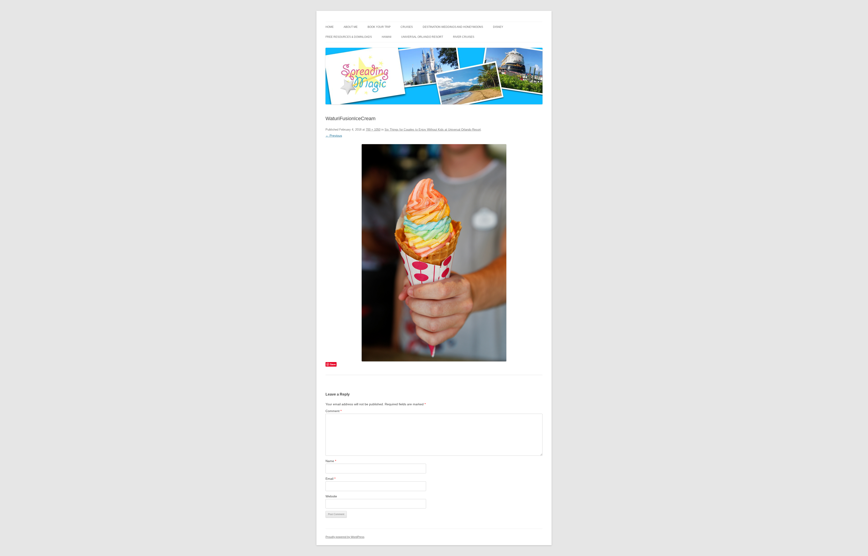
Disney (498, 27)
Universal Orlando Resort (422, 36)
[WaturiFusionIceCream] (434, 252)
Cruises (407, 27)
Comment (334, 411)
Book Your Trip (379, 27)
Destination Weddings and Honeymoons (453, 27)
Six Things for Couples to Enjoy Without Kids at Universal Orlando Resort (432, 129)
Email (330, 478)
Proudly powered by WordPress (345, 537)
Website (331, 496)
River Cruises (463, 36)
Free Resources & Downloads (349, 36)
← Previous (334, 135)
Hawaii (386, 36)
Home (330, 27)
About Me (351, 27)
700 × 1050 (373, 129)
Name (331, 461)
